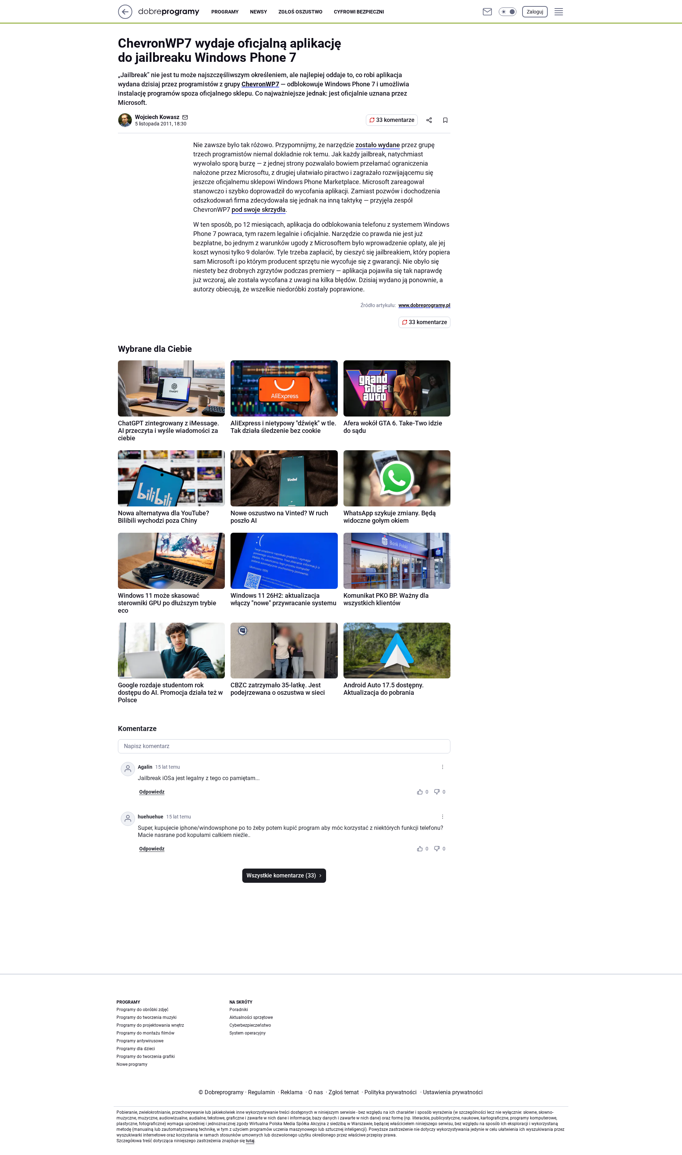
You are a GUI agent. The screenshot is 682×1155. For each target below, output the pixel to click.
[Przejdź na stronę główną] (125, 17)
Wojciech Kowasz (157, 117)
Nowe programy (132, 1064)
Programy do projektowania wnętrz (150, 1025)
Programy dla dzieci (136, 1048)
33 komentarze (395, 120)
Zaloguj (535, 12)
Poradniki (238, 1009)
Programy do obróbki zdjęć (142, 1009)
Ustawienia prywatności (451, 1092)
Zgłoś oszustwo (300, 12)
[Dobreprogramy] (174, 11)
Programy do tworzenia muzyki (147, 1017)
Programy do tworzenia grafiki (146, 1056)
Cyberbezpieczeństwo (250, 1025)
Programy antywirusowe (140, 1040)
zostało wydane (378, 145)
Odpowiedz (151, 792)
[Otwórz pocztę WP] (487, 11)
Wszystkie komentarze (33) (281, 875)
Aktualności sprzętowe (251, 1017)
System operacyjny (247, 1033)
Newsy (258, 12)
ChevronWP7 (260, 84)
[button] (507, 11)
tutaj (250, 1140)
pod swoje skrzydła (259, 209)
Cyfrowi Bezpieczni (359, 12)
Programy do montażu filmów (145, 1033)
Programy (225, 12)
